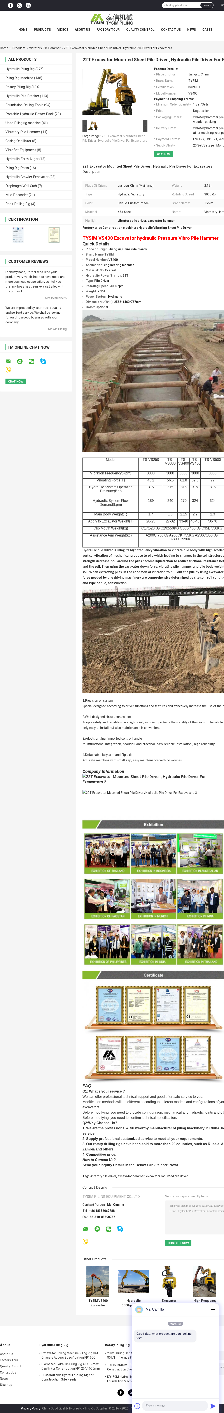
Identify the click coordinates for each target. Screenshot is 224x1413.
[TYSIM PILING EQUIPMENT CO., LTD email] (10, 361)
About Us (82, 29)
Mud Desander (16, 195)
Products (42, 29)
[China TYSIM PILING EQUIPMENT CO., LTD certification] (18, 235)
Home (23, 29)
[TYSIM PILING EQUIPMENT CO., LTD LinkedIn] (28, 5)
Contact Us (171, 29)
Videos (62, 29)
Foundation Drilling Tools (24, 105)
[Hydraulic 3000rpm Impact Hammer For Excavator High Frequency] (133, 1281)
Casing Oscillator (18, 141)
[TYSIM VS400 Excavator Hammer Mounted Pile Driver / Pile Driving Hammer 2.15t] (97, 1281)
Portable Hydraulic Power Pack (29, 114)
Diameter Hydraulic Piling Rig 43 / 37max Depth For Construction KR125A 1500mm (71, 1366)
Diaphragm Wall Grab (21, 186)
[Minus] (213, 1309)
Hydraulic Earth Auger (21, 159)
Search (207, 5)
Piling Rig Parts (17, 168)
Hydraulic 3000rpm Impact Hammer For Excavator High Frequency (133, 1303)
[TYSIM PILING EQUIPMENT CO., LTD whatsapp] (22, 361)
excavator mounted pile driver (167, 1176)
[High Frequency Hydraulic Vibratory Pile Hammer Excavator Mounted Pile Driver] (204, 1281)
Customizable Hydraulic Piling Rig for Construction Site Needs (68, 1377)
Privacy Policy (30, 1408)
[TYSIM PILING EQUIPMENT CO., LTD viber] (11, 370)
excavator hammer (131, 1176)
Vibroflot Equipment (20, 150)
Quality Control (140, 29)
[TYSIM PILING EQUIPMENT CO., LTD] (112, 19)
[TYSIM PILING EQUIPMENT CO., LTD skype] (45, 361)
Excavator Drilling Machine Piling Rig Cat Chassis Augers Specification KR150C (70, 1355)
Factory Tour (108, 29)
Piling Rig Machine (19, 78)
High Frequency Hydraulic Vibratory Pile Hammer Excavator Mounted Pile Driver (205, 1303)
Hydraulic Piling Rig (20, 69)
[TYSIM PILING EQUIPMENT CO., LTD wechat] (34, 361)
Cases (207, 29)
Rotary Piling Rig (18, 87)
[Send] (213, 1406)
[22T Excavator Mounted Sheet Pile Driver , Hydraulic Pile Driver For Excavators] (113, 93)
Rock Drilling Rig (17, 204)
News (191, 29)
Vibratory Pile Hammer (45, 48)
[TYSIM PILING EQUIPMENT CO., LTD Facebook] (10, 5)
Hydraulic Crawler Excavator (27, 177)
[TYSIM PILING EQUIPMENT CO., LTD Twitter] (19, 5)
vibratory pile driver (103, 1176)
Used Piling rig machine (23, 123)
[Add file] (137, 1406)
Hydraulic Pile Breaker (22, 96)
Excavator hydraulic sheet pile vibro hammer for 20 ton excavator (169, 1303)
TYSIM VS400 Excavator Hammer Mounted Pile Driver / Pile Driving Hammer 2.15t (98, 1303)
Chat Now (163, 154)
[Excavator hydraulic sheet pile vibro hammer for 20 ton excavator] (169, 1281)
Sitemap (6, 1384)
